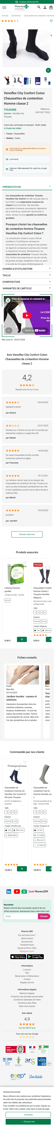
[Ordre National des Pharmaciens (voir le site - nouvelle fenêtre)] (18, 1061)
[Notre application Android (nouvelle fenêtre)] (35, 956)
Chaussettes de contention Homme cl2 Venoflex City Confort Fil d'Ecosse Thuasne (15, 792)
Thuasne (10, 109)
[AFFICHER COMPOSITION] (50, 282)
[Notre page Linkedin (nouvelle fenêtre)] (8, 891)
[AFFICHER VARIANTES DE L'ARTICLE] (50, 288)
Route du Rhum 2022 (27, 948)
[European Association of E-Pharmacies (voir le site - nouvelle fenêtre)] (18, 1076)
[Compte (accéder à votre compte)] (45, 8)
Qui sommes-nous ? (27, 935)
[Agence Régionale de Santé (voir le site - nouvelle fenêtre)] (30, 1061)
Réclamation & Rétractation (27, 976)
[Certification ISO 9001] (16, 1049)
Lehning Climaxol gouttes (12, 589)
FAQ (27, 973)
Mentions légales (27, 993)
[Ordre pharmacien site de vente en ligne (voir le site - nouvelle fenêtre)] (44, 1049)
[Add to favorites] (25, 562)
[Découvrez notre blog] (38, 891)
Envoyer (44, 916)
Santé (8, 686)
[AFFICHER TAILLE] (50, 275)
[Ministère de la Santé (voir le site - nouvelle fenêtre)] (32, 1049)
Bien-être (10, 689)
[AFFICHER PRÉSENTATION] (50, 187)
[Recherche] (39, 7)
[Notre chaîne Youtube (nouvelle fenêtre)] (17, 891)
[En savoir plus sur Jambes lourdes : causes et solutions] (22, 675)
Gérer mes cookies (27, 1006)
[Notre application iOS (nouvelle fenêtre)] (18, 956)
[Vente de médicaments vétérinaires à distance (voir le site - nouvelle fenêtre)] (7, 1061)
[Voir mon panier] (51, 8)
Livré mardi (14, 159)
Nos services (27, 941)
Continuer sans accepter (11, 1092)
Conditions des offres (27, 1003)
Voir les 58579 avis (27, 1028)
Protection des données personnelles (27, 996)
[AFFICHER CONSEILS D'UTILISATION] (50, 269)
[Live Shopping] (24, 891)
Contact (27, 979)
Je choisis (28, 1115)
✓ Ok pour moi (28, 1121)
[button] (4, 7)
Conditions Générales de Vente (27, 1000)
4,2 (27, 377)
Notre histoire (27, 938)
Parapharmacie (27, 945)
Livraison (27, 969)
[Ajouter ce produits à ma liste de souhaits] (51, 20)
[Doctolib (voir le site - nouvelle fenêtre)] (35, 1076)
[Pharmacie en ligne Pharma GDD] (21, 7)
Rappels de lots (27, 982)
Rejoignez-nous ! (27, 951)
